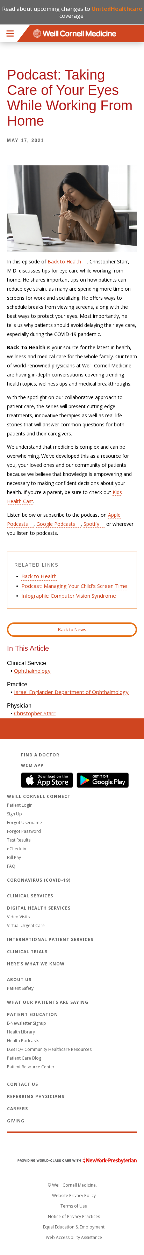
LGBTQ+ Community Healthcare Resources (49, 1049)
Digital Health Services (39, 908)
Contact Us (22, 1084)
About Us (19, 980)
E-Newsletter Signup (26, 1023)
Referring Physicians (35, 1096)
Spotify (91, 524)
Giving (15, 1121)
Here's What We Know (36, 964)
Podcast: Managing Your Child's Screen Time (74, 585)
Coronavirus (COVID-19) (39, 880)
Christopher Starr (35, 713)
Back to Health (64, 261)
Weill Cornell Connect (39, 796)
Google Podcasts (55, 524)
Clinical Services (30, 896)
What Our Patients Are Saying (47, 1002)
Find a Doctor (40, 755)
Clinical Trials (27, 952)
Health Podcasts (23, 1041)
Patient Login (20, 805)
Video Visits (18, 917)
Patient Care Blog (24, 1058)
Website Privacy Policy (74, 1195)
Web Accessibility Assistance (74, 1237)
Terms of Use (73, 1206)
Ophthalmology (32, 670)
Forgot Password (24, 831)
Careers (17, 1109)
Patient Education (32, 1014)
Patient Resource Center (31, 1067)
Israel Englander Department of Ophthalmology (71, 691)
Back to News (72, 629)
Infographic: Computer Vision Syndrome (68, 595)
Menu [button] (10, 33)
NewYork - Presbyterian (72, 1160)
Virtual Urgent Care (26, 925)
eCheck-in (16, 849)
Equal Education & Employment (74, 1227)
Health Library (21, 1032)
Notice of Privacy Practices (74, 1216)
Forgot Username (24, 823)
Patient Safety (20, 988)
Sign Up (14, 814)
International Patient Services (50, 939)
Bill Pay (14, 857)
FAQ (11, 866)
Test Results (18, 840)
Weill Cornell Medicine (72, 1145)
